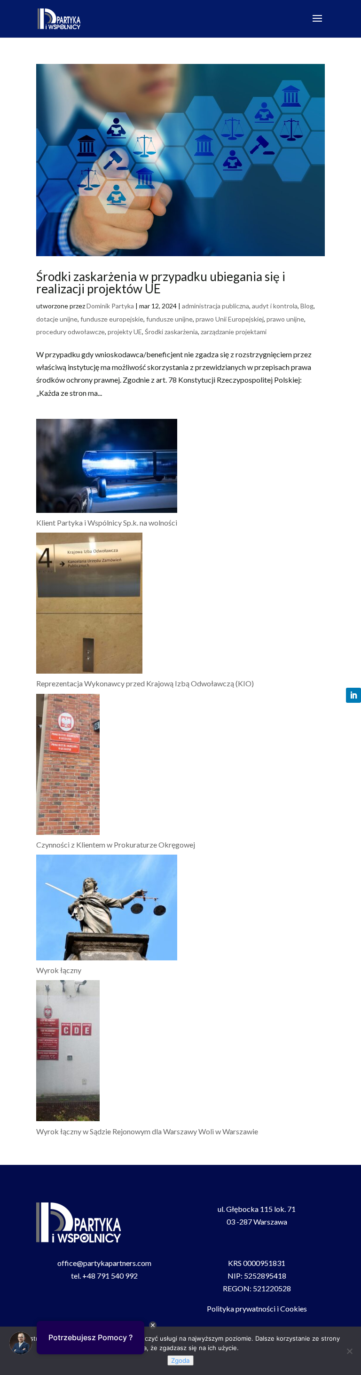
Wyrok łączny (58, 970)
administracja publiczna (215, 306)
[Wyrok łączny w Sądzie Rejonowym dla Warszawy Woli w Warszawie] (68, 1052)
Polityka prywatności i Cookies (257, 1308)
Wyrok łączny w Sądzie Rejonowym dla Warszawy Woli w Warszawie (147, 1131)
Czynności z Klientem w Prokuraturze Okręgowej (115, 844)
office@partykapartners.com (104, 1262)
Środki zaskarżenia (171, 332)
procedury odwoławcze (70, 332)
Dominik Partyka (110, 306)
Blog (307, 306)
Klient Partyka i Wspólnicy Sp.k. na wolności (106, 522)
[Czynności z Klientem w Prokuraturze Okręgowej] (68, 766)
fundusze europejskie (111, 319)
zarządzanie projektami (234, 332)
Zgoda (180, 1360)
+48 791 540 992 (110, 1275)
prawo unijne (285, 319)
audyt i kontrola (275, 306)
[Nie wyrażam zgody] (349, 1351)
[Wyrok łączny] (106, 909)
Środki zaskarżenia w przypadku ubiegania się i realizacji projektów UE (160, 282)
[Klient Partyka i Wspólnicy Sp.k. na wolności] (106, 467)
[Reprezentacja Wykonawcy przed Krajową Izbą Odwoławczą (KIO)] (89, 605)
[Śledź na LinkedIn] (353, 695)
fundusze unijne (169, 319)
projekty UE (125, 332)
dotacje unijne (57, 319)
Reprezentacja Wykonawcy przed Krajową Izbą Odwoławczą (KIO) (145, 683)
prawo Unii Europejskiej (230, 319)
